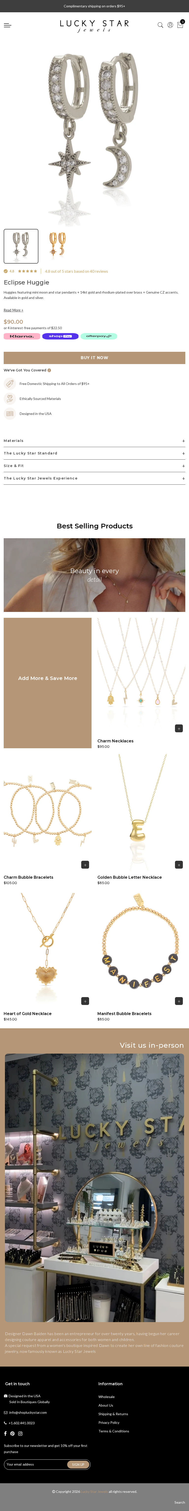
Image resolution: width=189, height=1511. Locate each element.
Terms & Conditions (113, 1431)
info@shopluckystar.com (28, 1412)
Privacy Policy (108, 1422)
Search (179, 1502)
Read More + (13, 310)
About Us (105, 1405)
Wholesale (106, 1397)
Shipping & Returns (113, 1414)
